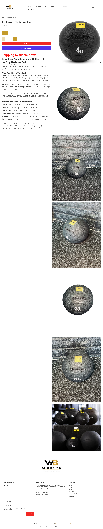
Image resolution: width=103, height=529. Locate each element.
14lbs (12, 33)
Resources (71, 492)
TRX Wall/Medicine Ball (11, 17)
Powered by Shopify (58, 526)
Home (3, 17)
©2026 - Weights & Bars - (46, 526)
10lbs (4, 33)
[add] (15, 39)
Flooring (71, 487)
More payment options (26, 52)
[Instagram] (8, 486)
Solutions (71, 485)
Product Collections (73, 494)
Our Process (72, 489)
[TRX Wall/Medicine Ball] (76, 41)
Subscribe (30, 514)
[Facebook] (5, 486)
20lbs (20, 33)
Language (61, 523)
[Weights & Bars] (8, 7)
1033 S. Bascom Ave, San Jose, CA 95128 (47, 491)
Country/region (37, 523)
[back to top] (100, 526)
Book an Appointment (42, 494)
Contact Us (71, 496)
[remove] (3, 39)
